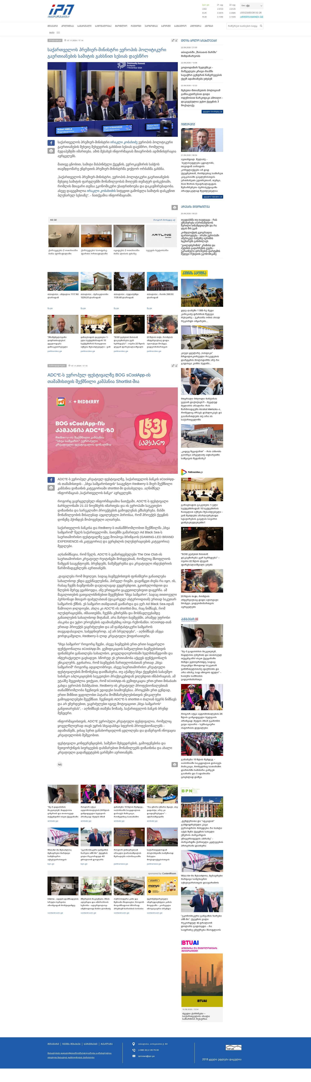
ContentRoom (169, 873)
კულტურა (195, 26)
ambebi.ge (53, 821)
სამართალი (84, 26)
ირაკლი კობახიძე (124, 142)
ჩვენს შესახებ (71, 1044)
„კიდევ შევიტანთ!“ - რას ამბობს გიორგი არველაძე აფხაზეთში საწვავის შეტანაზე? (201, 455)
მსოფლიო (121, 26)
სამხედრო (180, 26)
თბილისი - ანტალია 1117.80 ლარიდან (63, 296)
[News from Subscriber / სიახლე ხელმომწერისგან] (61, 764)
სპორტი (166, 26)
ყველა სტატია (212, 196)
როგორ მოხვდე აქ (164, 220)
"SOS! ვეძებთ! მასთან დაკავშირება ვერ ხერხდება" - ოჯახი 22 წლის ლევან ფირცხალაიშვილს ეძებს (129, 343)
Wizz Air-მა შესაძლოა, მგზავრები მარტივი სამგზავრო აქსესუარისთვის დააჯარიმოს (60, 856)
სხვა (51, 32)
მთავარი (53, 26)
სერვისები (90, 1044)
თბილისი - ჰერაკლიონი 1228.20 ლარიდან (94, 296)
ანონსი (209, 26)
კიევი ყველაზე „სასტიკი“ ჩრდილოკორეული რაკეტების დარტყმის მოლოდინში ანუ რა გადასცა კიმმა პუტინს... (200, 358)
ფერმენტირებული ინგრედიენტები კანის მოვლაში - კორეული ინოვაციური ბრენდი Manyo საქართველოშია (160, 905)
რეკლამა (107, 1044)
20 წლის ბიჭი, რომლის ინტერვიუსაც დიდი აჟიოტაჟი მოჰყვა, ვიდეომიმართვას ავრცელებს (160, 343)
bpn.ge (205, 5)
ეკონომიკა (151, 26)
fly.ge (50, 308)
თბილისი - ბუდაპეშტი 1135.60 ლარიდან (126, 296)
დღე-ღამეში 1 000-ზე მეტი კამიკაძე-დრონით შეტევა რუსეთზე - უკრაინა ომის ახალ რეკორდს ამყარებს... (200, 315)
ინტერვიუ (188, 124)
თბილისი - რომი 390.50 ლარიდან (160, 296)
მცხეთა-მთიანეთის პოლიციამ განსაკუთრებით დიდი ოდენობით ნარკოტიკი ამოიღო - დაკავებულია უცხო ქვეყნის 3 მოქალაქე (202, 98)
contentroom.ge (55, 913)
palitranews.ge (121, 864)
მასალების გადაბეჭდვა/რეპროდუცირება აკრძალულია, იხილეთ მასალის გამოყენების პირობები (80, 1055)
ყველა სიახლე (211, 111)
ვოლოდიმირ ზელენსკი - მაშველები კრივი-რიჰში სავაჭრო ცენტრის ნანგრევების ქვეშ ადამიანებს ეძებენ (201, 73)
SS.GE (53, 220)
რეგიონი (136, 26)
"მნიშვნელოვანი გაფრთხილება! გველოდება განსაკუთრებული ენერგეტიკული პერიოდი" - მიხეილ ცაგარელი (63, 345)
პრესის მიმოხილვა (195, 206)
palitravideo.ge (55, 351)
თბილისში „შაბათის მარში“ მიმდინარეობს (199, 54)
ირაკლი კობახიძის (101, 191)
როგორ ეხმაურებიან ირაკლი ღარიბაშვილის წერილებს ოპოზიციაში (127, 853)
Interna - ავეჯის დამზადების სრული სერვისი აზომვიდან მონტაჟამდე (63, 902)
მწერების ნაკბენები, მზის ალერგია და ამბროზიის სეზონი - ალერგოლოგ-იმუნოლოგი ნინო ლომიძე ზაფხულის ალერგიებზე (96, 905)
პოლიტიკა (67, 26)
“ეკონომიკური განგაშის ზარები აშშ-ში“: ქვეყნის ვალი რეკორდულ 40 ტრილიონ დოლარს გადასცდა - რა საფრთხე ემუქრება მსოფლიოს (95, 858)
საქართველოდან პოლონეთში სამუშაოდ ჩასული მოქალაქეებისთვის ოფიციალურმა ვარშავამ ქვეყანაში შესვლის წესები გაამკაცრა (162, 860)
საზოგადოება (103, 26)
